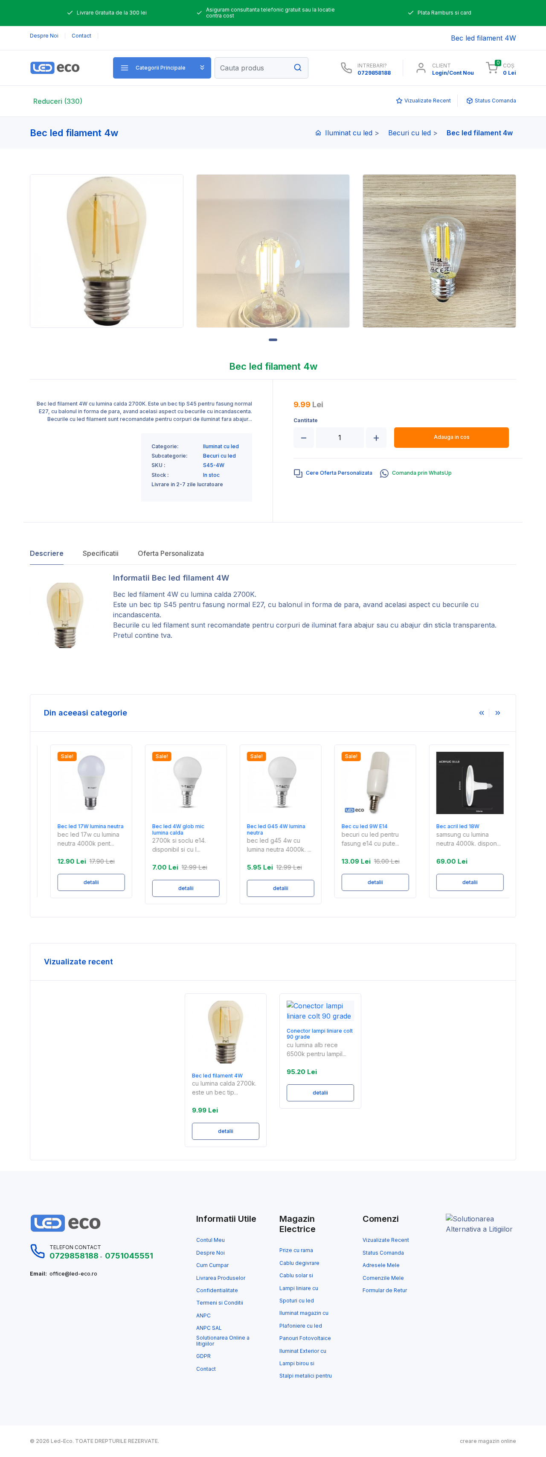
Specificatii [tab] (101, 553)
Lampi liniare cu (298, 1288)
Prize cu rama (296, 1250)
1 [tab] (273, 340)
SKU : (158, 465)
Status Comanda (383, 1253)
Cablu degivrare (299, 1263)
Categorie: (165, 447)
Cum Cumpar (212, 1265)
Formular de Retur (385, 1290)
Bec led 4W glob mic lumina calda (171, 829)
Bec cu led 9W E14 (357, 826)
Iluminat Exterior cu (302, 1351)
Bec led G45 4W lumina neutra (269, 829)
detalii (84, 882)
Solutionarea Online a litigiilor (223, 1341)
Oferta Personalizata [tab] (171, 553)
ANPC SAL (209, 1328)
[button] (162, 68)
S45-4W (213, 465)
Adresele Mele (381, 1265)
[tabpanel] (106, 251)
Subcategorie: (169, 456)
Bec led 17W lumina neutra (83, 826)
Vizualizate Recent (386, 1240)
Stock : (160, 475)
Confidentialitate (217, 1290)
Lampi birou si (296, 1363)
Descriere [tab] (47, 553)
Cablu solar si (296, 1276)
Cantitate (305, 420)
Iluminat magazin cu (303, 1313)
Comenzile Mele (383, 1278)
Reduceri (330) (57, 101)
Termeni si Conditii (219, 1303)
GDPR (203, 1356)
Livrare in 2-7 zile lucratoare (187, 485)
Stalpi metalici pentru (305, 1376)
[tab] (333, 473)
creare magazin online (488, 1441)
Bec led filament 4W (145, 594)
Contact (206, 1369)
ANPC (203, 1316)
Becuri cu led (409, 132)
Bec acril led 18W (450, 826)
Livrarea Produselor (220, 1278)
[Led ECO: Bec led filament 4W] (65, 68)
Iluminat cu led (348, 132)
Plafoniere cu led (300, 1326)
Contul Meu (210, 1240)
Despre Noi (210, 1253)
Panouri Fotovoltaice (305, 1338)
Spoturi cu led (296, 1301)
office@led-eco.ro (73, 1274)
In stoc (211, 475)
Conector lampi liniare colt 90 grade (320, 1034)
